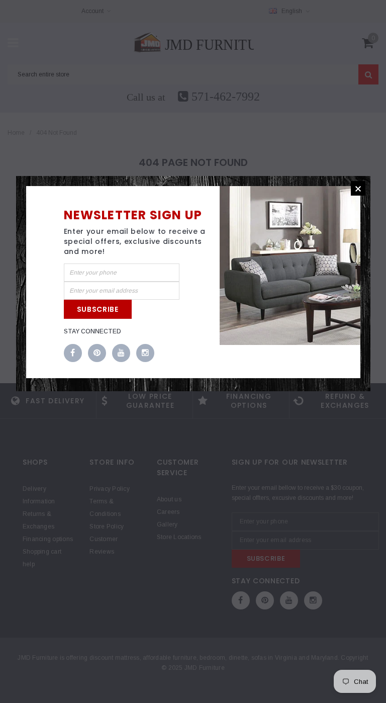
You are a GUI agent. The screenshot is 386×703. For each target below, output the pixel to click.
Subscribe (98, 309)
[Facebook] (73, 353)
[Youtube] (121, 353)
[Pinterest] (97, 353)
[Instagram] (145, 353)
